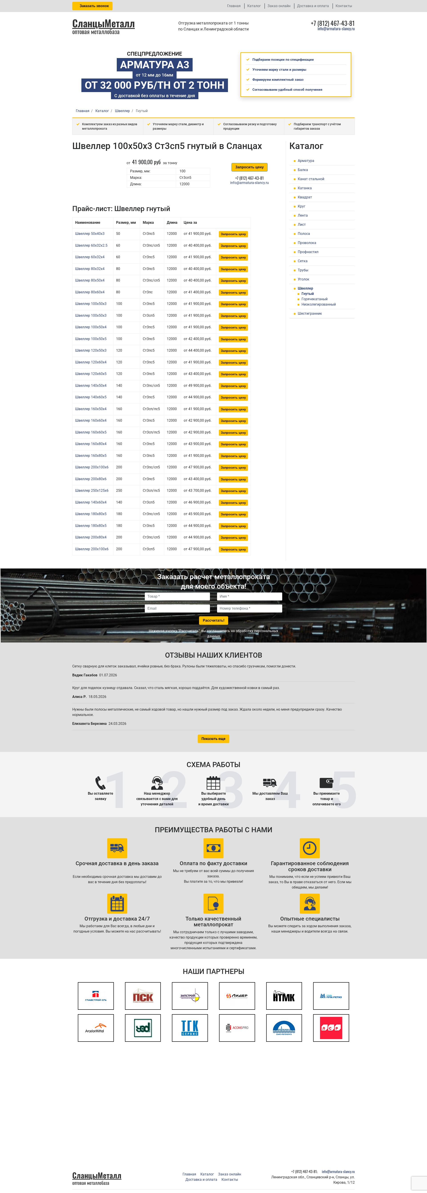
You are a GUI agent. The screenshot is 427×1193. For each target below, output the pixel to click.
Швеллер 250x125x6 (92, 490)
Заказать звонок (94, 6)
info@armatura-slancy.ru (336, 28)
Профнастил (308, 252)
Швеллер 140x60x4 (91, 502)
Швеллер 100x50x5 (91, 339)
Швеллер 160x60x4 (91, 420)
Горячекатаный (315, 299)
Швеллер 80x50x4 (90, 280)
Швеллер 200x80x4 (91, 537)
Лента (303, 215)
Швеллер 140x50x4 (91, 385)
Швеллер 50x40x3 (90, 234)
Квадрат (305, 197)
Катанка (305, 188)
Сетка (303, 261)
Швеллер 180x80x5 (91, 514)
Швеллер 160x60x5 (91, 432)
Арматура (306, 161)
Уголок (303, 279)
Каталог (254, 6)
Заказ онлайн (279, 6)
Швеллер (305, 288)
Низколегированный (319, 304)
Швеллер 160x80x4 (91, 444)
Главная (234, 6)
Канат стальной (311, 179)
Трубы (303, 270)
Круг (301, 206)
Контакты (344, 6)
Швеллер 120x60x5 (91, 374)
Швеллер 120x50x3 (91, 350)
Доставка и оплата (313, 6)
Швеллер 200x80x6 (91, 479)
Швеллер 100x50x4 (91, 327)
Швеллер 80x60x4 (90, 292)
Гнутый (308, 294)
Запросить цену (249, 167)
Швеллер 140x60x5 (91, 397)
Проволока (307, 243)
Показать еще (213, 739)
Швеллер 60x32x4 (90, 257)
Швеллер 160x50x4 (91, 409)
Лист (302, 224)
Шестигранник (310, 313)
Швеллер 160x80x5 (91, 455)
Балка (303, 170)
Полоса (304, 234)
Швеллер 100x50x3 (91, 304)
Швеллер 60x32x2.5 (91, 245)
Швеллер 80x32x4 (90, 269)
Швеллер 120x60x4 (91, 362)
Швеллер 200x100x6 (92, 467)
